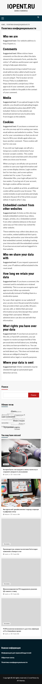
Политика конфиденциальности (14, 662)
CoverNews (32, 678)
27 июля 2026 (15, 554)
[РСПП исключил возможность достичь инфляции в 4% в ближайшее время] (21, 612)
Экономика (7, 544)
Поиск (4, 387)
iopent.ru (21, 6)
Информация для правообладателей (16, 653)
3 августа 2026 (16, 514)
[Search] (38, 18)
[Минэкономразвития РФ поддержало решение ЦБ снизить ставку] (21, 572)
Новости (6, 464)
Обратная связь (7, 658)
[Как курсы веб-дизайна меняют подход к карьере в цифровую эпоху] (21, 493)
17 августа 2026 (16, 474)
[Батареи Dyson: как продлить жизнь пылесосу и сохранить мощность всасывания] (21, 453)
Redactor (7, 514)
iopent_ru (7, 474)
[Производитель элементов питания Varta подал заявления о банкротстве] (21, 533)
